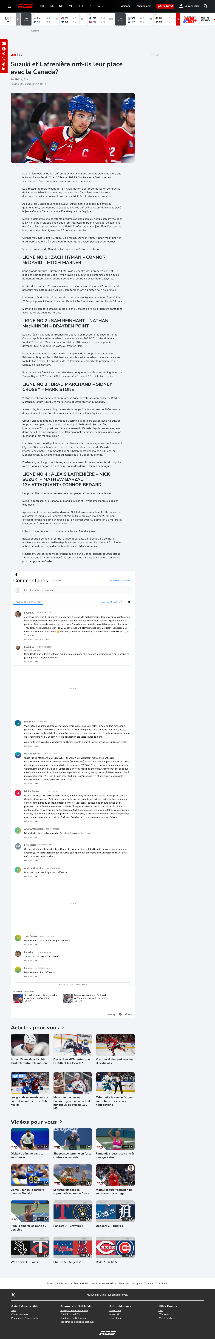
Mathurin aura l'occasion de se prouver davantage (114, 1191)
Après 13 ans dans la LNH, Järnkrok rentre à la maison (29, 1061)
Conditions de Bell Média (103, 1283)
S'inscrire (126, 580)
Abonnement (143, 6)
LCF (81, 6)
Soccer (100, 6)
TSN (160, 1310)
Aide (13, 1310)
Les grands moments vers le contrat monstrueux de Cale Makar (29, 1101)
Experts (51, 1283)
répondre (28, 639)
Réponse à (32, 650)
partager (117, 639)
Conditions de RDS (70, 1314)
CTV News (163, 1314)
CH (42, 6)
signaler (126, 639)
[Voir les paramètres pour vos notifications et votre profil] (16, 574)
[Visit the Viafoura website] (125, 1014)
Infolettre (62, 1283)
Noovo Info (115, 1310)
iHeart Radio (115, 1318)
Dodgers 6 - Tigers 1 (109, 1226)
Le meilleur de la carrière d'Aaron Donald (27, 1191)
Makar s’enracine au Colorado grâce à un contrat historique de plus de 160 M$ (71, 1103)
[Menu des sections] (9, 6)
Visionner (126, 6)
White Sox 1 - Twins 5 (25, 1262)
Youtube (148, 1283)
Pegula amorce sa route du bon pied (28, 1227)
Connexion (115, 580)
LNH (51, 6)
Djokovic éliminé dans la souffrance (27, 1155)
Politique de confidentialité (74, 1310)
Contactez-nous (19, 1314)
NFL (61, 6)
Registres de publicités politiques (77, 1321)
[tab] (28, 602)
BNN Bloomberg (166, 1318)
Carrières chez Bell (78, 1283)
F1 (90, 6)
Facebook (124, 1283)
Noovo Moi (114, 1314)
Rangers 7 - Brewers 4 (68, 1226)
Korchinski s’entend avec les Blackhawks (114, 1061)
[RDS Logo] (25, 6)
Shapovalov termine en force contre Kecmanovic (72, 1155)
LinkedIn (163, 1283)
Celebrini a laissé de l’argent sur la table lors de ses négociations (115, 1101)
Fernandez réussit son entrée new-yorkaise (115, 1155)
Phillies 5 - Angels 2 (67, 1262)
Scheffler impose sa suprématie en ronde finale (71, 1191)
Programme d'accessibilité (24, 1318)
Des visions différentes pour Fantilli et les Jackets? (72, 1061)
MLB (71, 6)
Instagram (136, 1283)
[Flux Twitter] (13, 1295)
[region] (72, 798)
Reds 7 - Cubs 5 (106, 1262)
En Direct (168, 6)
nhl (20, 54)
